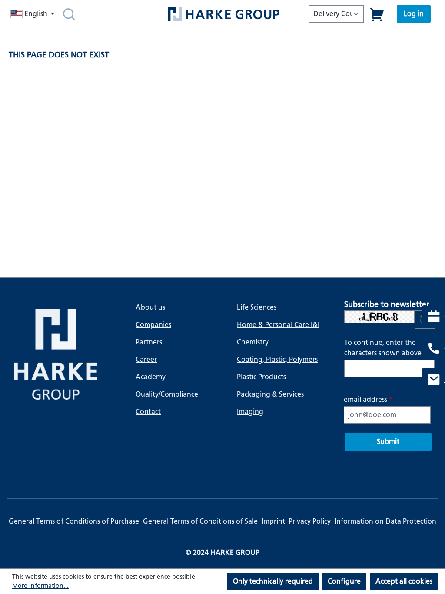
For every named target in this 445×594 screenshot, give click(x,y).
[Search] (69, 14)
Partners (149, 342)
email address (368, 399)
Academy (151, 377)
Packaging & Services (270, 394)
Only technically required (273, 581)
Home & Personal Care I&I (278, 324)
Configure (344, 581)
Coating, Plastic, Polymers (277, 359)
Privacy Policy (310, 521)
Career (146, 359)
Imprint (273, 521)
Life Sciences (256, 307)
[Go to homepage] (223, 14)
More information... (40, 586)
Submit (388, 441)
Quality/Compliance (167, 394)
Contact (148, 411)
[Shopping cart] (377, 14)
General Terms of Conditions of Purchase (74, 521)
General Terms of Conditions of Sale (200, 521)
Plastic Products (261, 377)
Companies (153, 324)
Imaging (250, 411)
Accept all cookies (403, 581)
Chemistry (253, 342)
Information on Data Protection (385, 521)
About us (150, 307)
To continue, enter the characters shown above (385, 347)
